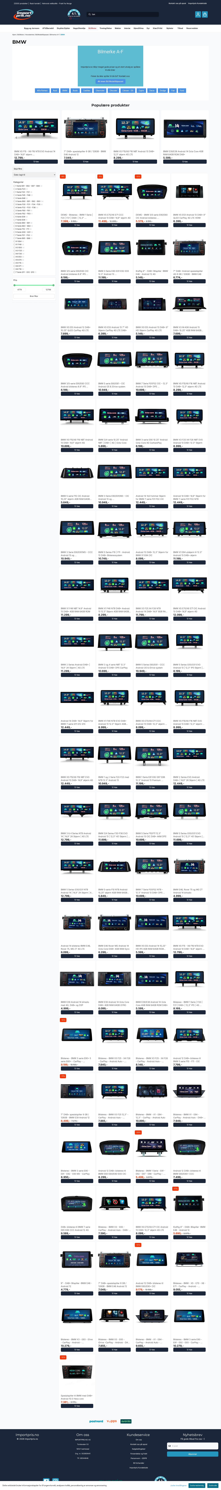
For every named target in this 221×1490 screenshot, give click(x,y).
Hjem (14, 35)
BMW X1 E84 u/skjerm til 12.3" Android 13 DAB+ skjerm (187, 554)
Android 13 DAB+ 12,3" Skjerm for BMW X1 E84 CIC (152, 554)
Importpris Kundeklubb (197, 3)
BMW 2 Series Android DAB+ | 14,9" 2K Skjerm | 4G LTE (75, 666)
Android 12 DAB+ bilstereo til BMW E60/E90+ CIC (149, 1285)
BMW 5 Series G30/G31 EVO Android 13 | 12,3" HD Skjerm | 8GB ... (187, 835)
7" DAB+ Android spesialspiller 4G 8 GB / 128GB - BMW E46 (188, 272)
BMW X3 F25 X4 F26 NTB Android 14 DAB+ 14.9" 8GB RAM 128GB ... (151, 610)
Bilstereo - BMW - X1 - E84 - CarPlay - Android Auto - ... (149, 1341)
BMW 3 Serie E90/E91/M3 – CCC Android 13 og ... (77, 554)
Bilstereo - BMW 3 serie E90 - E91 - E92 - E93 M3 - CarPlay (75, 1172)
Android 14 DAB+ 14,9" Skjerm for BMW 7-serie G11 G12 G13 (77, 722)
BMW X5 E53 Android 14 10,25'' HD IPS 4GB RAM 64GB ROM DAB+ (151, 947)
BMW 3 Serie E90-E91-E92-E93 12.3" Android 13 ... (113, 272)
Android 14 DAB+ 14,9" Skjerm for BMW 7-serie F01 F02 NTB (189, 497)
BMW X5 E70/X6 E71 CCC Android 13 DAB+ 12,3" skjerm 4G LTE (152, 722)
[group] (36, 137)
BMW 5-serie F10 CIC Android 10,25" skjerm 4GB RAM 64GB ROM (75, 498)
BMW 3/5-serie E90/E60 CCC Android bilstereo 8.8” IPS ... (75, 385)
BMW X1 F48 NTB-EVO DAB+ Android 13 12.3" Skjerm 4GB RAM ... (112, 722)
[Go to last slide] (16, 138)
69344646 (84, 1458)
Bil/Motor (20, 35)
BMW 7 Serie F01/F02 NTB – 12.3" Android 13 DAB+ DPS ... (150, 891)
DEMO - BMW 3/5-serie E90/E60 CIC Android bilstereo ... (152, 216)
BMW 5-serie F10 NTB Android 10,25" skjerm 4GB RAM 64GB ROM (112, 891)
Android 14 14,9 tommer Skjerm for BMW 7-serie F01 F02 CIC (151, 497)
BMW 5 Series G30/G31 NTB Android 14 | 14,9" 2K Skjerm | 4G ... (77, 891)
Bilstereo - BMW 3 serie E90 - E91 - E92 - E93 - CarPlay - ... (187, 1341)
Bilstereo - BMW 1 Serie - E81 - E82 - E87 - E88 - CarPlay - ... (150, 1172)
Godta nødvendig (197, 1485)
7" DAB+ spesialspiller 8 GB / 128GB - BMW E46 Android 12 (85, 153)
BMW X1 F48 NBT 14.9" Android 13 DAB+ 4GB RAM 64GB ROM (76, 610)
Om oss (139, 1440)
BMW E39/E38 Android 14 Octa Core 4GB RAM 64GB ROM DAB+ (183, 153)
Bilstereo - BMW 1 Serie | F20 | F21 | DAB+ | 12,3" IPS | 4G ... (187, 1003)
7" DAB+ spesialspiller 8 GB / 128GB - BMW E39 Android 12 (75, 1116)
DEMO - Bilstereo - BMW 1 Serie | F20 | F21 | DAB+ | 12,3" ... (77, 216)
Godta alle (213, 1485)
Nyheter (170, 28)
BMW (63, 35)
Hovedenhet (30, 35)
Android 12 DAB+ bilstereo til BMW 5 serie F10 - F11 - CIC (187, 1060)
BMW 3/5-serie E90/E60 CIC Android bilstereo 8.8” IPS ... (75, 272)
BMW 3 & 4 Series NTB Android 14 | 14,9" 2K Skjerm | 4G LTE (76, 835)
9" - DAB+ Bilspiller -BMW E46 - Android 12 (76, 1285)
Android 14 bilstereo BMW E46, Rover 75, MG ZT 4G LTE (76, 947)
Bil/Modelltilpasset (42, 35)
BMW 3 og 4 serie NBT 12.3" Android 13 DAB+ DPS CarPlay (113, 666)
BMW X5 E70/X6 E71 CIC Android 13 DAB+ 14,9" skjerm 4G (189, 610)
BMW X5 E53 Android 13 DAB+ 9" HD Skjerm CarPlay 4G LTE (152, 329)
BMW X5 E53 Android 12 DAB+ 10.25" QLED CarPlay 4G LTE (75, 329)
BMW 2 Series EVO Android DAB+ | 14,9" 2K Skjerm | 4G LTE (189, 778)
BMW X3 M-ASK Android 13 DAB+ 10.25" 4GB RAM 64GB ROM (187, 329)
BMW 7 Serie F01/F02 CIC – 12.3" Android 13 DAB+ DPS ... (152, 385)
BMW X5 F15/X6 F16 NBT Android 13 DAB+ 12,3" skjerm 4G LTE (134, 153)
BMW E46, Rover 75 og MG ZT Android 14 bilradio (188, 891)
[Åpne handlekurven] (205, 14)
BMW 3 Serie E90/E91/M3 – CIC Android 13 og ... (113, 497)
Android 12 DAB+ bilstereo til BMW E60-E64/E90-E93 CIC (112, 1172)
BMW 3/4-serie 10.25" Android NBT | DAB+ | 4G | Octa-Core (113, 441)
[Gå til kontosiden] (198, 14)
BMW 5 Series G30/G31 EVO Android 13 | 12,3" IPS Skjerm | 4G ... (187, 666)
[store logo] (23, 14)
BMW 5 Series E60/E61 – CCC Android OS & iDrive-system (150, 666)
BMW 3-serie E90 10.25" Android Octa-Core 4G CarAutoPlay (152, 441)
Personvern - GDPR (139, 1458)
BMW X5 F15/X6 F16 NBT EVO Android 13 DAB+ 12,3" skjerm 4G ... (189, 722)
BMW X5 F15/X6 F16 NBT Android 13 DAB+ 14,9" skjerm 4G (77, 441)
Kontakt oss (124, 76)
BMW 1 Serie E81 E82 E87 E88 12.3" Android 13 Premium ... (150, 778)
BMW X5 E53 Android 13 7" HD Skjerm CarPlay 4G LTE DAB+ (113, 329)
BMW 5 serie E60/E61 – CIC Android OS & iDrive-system (111, 385)
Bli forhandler (138, 1463)
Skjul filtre (18, 169)
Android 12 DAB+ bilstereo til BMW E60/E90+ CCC (187, 1172)
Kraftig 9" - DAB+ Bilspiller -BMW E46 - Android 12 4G (152, 272)
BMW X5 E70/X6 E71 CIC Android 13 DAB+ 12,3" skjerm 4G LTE (152, 1228)
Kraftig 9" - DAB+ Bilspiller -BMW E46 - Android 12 (189, 1228)
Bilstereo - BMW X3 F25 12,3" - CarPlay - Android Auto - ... (113, 1116)
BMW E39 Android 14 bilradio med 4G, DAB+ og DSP (75, 1003)
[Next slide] (205, 138)
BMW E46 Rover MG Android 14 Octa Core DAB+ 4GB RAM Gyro (113, 947)
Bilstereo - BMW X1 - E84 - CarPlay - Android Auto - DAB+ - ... (189, 1116)
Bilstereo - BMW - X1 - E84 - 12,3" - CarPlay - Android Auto (150, 1116)
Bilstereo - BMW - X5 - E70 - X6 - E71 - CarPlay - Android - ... (189, 1285)
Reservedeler (192, 28)
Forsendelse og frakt (138, 1454)
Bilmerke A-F (55, 35)
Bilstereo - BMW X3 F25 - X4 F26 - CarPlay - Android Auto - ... (114, 1060)
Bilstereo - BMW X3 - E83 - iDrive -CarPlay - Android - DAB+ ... (114, 1341)
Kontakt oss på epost (177, 3)
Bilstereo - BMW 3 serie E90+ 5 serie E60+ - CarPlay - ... (76, 1060)
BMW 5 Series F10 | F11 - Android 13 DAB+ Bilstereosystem (114, 554)
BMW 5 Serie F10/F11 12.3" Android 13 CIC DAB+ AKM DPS (151, 835)
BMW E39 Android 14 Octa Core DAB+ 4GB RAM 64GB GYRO (113, 1003)
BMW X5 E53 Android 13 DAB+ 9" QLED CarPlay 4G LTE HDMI (189, 216)
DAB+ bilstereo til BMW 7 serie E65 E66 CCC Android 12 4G (75, 1228)
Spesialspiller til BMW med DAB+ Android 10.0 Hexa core (76, 1397)
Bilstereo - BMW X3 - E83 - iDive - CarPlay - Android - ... (77, 1341)
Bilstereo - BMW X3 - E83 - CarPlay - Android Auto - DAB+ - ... (114, 1229)
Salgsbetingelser (138, 1449)
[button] (74, 14)
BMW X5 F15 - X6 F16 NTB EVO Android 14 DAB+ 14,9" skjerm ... (34, 153)
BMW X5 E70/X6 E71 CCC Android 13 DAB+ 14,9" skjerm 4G (114, 216)
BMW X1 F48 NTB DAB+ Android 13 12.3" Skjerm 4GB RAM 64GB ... (114, 610)
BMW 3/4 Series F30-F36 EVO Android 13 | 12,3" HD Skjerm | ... (114, 835)
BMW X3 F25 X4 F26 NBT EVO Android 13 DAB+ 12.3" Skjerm (188, 441)
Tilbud (180, 28)
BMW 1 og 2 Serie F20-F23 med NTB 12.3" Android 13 (113, 778)
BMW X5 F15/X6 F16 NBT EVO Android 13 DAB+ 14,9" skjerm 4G (77, 778)
